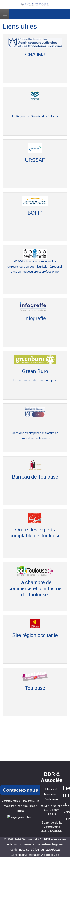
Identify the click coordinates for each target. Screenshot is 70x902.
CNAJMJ (35, 54)
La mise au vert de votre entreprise (35, 380)
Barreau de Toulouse (35, 477)
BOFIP (35, 213)
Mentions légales (50, 844)
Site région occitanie (35, 635)
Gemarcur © (26, 844)
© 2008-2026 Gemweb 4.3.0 (22, 839)
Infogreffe (35, 318)
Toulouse (35, 688)
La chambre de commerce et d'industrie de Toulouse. (35, 588)
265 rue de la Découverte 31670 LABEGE (51, 827)
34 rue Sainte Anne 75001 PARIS (53, 810)
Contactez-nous (20, 790)
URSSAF (35, 160)
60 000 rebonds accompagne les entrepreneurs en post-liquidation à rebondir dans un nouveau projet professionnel (35, 266)
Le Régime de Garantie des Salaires (35, 116)
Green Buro (35, 371)
